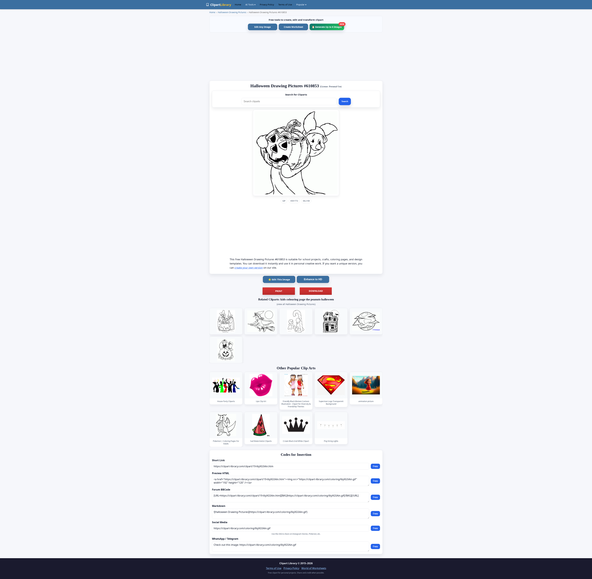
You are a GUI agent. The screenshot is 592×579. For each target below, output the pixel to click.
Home (238, 4)
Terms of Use (285, 4)
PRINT (278, 291)
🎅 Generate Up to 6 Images (328, 26)
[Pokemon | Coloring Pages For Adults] (226, 425)
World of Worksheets (313, 568)
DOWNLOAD (316, 290)
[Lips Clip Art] (261, 385)
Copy (375, 466)
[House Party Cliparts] (226, 385)
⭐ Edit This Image (279, 279)
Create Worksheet (293, 26)
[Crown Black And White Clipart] (296, 425)
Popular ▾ (301, 4)
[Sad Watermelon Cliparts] (261, 425)
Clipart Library (288, 563)
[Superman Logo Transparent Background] (331, 385)
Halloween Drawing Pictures (232, 12)
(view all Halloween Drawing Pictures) (296, 304)
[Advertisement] (296, 56)
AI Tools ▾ (250, 4)
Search (344, 101)
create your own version (248, 267)
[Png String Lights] (331, 425)
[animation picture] (366, 385)
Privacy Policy (267, 4)
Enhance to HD (313, 279)
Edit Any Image (262, 26)
